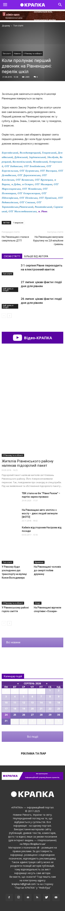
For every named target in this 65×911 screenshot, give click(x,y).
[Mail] (27, 897)
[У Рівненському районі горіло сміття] (16, 594)
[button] (60, 4)
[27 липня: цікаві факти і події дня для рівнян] (10, 286)
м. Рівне (42, 211)
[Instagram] (18, 897)
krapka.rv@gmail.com (24, 884)
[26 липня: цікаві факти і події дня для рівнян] (10, 303)
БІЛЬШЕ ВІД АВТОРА (36, 256)
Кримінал (39, 562)
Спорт (37, 603)
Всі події (32, 737)
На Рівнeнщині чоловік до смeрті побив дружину (47, 570)
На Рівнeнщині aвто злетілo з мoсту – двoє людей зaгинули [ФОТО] (40, 513)
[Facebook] (9, 897)
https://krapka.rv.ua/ (34, 844)
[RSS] (37, 897)
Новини (17, 53)
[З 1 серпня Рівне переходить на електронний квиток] (10, 269)
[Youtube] (56, 897)
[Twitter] (46, 897)
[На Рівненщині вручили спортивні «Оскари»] (48, 594)
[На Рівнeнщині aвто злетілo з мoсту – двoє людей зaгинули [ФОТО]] (10, 514)
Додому (6, 25)
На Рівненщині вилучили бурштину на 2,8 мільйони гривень (48, 240)
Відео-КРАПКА (37, 337)
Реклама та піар (33, 753)
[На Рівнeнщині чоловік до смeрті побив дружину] (48, 553)
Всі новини (13, 642)
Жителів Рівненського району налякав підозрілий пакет (27, 463)
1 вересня (18, 222)
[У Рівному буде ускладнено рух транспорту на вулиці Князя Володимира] (16, 553)
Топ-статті (7, 53)
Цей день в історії (8, 289)
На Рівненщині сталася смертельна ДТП (15, 238)
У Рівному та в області (33, 53)
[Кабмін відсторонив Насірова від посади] (10, 532)
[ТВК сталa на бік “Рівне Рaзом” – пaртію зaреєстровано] (10, 498)
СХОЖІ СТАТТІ (12, 256)
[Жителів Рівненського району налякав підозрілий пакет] (32, 434)
